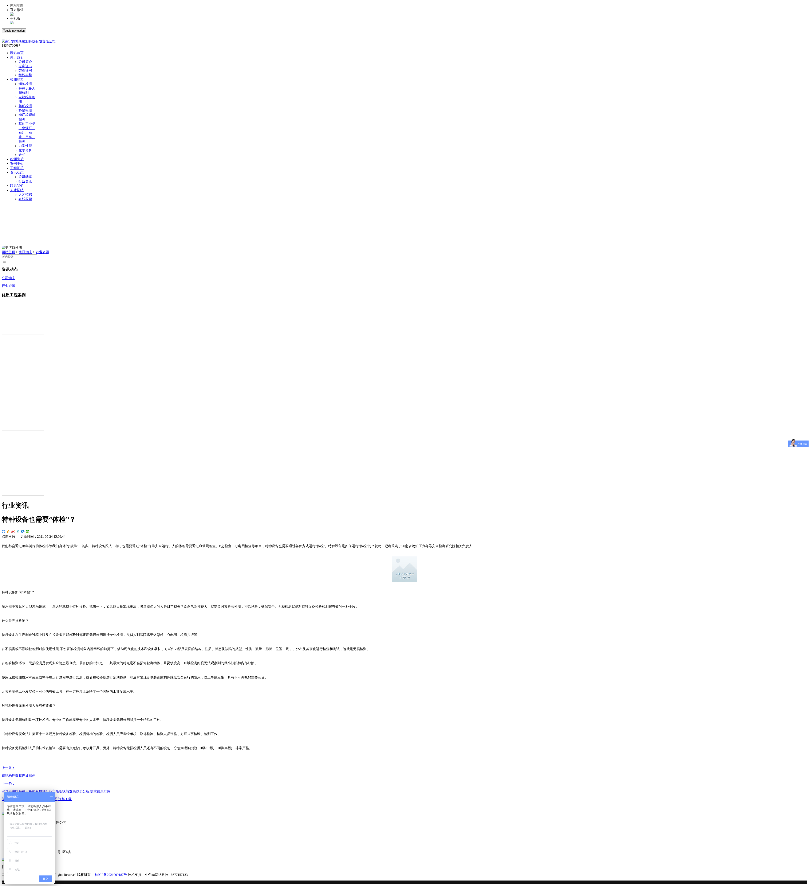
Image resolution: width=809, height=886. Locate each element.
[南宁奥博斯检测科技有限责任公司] (29, 41)
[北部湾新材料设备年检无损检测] (23, 494)
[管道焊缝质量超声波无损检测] (23, 364)
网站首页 (8, 252)
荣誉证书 (25, 70)
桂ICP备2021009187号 (110, 875)
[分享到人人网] (23, 531)
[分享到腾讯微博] (18, 531)
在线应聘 (25, 199)
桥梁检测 (25, 110)
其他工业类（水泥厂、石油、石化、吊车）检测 (27, 132)
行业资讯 (25, 181)
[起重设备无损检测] (23, 397)
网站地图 (17, 5)
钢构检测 (25, 84)
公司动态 (25, 177)
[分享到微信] (27, 531)
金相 (22, 154)
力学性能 (25, 146)
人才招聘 (25, 194)
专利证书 (25, 66)
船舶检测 (25, 106)
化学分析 (25, 150)
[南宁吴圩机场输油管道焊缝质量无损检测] (23, 429)
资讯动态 (25, 252)
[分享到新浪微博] (13, 531)
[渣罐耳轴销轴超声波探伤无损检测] (23, 462)
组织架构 (25, 75)
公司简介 (25, 61)
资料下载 (65, 799)
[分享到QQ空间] (8, 531)
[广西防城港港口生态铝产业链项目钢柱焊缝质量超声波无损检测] (23, 332)
